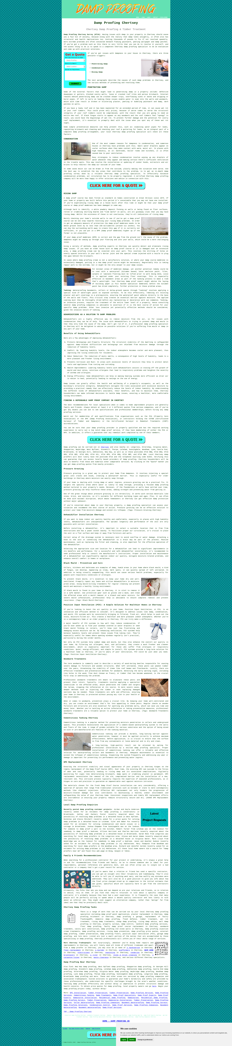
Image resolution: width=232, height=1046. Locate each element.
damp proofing (130, 47)
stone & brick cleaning (125, 955)
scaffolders (124, 950)
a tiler (94, 955)
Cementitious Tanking (84, 995)
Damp (66, 383)
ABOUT (149, 17)
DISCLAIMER (163, 17)
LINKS (143, 17)
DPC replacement (152, 795)
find (71, 967)
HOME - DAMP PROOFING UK (116, 1021)
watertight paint (89, 293)
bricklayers (69, 955)
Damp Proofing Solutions (75, 1005)
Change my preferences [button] (145, 1039)
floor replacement (72, 950)
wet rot (164, 120)
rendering (134, 953)
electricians (84, 953)
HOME (137, 17)
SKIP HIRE (148, 950)
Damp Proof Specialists (124, 995)
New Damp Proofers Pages (76, 1028)
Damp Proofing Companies (107, 1003)
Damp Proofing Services (142, 993)
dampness (119, 53)
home (138, 943)
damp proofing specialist (134, 132)
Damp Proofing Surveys (74, 1000)
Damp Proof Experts (147, 995)
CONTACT (155, 17)
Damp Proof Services (122, 1005)
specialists (158, 957)
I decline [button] (131, 1039)
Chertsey (105, 447)
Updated (88, 1028)
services (125, 462)
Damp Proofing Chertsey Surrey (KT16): (82, 34)
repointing (110, 953)
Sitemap (65, 1028)
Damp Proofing (96, 1028)
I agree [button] (124, 1039)
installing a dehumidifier (84, 528)
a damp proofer (76, 948)
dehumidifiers (98, 376)
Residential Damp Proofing (112, 998)
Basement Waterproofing (133, 1003)
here (154, 986)
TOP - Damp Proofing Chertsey (78, 1012)
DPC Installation (78, 993)
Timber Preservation (97, 993)
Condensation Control (100, 1005)
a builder (99, 950)
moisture (136, 362)
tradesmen (138, 945)
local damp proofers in (89, 836)
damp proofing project (74, 989)
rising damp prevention (118, 931)
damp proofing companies (152, 976)
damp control (127, 924)
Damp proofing (70, 447)
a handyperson (133, 948)
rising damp (93, 203)
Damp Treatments (103, 995)
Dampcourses (133, 998)
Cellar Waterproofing (84, 1003)
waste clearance (101, 957)
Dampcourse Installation (85, 998)
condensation (148, 143)
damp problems (144, 80)
